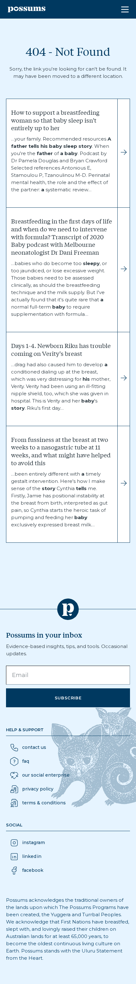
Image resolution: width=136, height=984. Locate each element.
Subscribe (68, 697)
